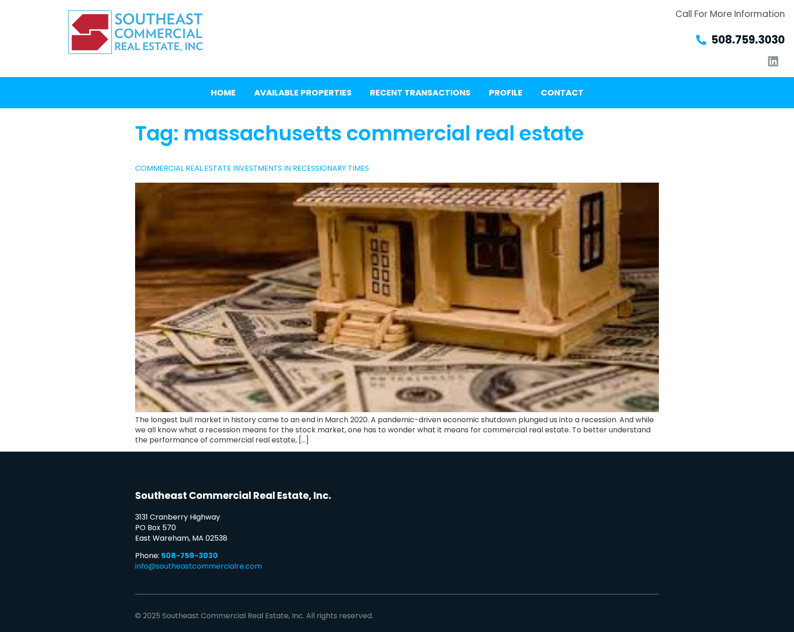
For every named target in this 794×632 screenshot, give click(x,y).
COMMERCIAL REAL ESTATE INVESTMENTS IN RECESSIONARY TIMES (252, 168)
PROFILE (505, 92)
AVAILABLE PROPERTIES (303, 92)
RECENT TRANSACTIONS (420, 92)
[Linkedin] (773, 61)
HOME (223, 92)
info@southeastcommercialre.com (198, 566)
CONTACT (562, 92)
